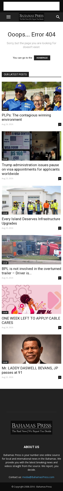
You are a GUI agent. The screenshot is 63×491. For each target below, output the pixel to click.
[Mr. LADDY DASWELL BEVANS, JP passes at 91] (31, 349)
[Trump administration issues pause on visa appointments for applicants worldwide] (31, 145)
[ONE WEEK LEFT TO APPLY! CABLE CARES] (31, 299)
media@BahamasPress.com (38, 477)
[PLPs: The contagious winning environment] (31, 96)
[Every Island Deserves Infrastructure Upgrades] (31, 200)
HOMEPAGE (42, 58)
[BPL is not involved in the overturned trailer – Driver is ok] (31, 249)
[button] (58, 17)
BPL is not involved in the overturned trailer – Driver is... (31, 271)
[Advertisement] (31, 6)
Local (5, 109)
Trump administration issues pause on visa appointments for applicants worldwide (31, 169)
